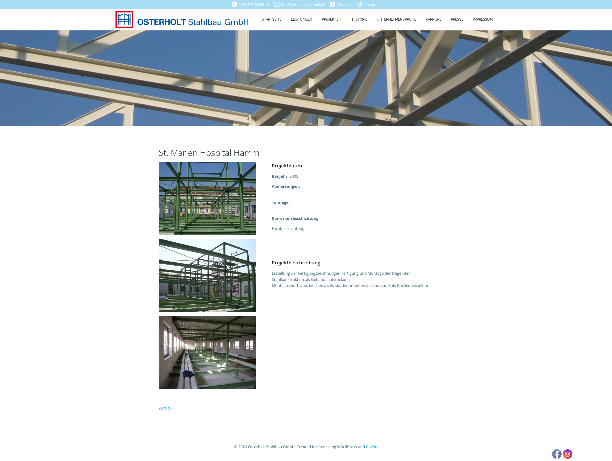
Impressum (483, 19)
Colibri (372, 447)
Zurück (165, 408)
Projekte (330, 19)
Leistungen (301, 19)
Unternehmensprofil (396, 19)
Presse (457, 19)
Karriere (433, 19)
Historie (359, 19)
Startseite (271, 19)
